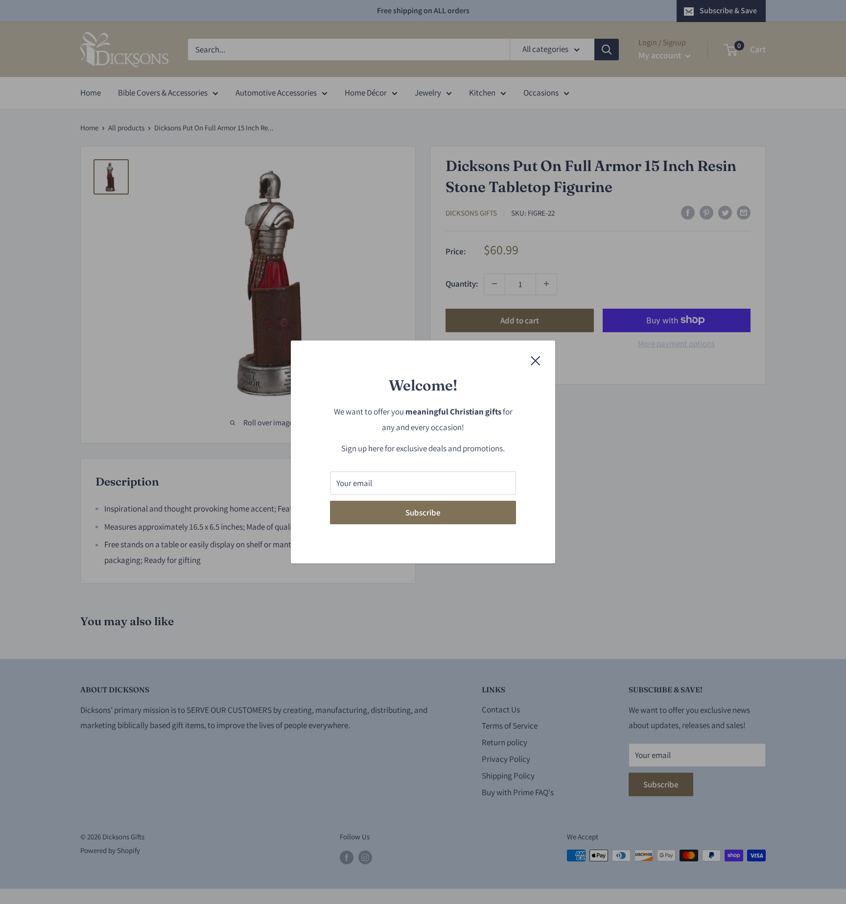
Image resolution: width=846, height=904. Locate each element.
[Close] (535, 360)
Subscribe (423, 512)
